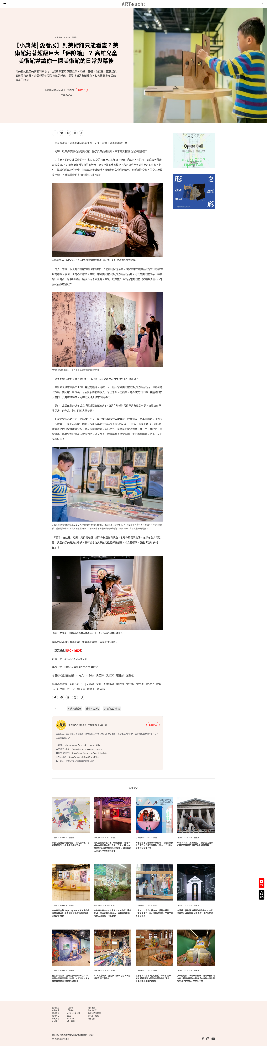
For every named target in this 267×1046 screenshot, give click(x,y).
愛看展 (74, 37)
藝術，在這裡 (73, 650)
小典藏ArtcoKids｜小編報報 (59, 90)
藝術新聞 (55, 1013)
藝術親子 (71, 1010)
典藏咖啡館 (92, 1010)
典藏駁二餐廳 (93, 1015)
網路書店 (91, 1007)
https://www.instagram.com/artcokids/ (84, 749)
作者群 (55, 1021)
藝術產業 (55, 1015)
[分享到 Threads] (68, 133)
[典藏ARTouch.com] (133, 4)
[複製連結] (81, 133)
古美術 (70, 1007)
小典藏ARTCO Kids (62, 37)
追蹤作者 (81, 90)
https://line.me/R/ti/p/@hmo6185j (84, 757)
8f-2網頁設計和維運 (60, 1038)
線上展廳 (71, 1021)
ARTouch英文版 (73, 1013)
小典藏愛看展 (74, 708)
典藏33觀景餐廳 (94, 1013)
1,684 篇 (103, 724)
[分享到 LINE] (61, 133)
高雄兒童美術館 (112, 708)
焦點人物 (55, 1018)
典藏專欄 (55, 1010)
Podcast (70, 1018)
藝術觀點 (55, 1007)
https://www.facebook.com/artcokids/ (83, 745)
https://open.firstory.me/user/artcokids (88, 753)
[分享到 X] (75, 133)
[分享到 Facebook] (55, 133)
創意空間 (91, 1018)
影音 (69, 1015)
